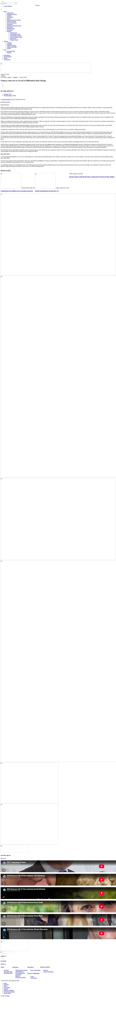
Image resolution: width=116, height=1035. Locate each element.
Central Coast (13, 32)
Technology (10, 30)
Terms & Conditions (9, 990)
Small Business (11, 28)
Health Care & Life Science (14, 20)
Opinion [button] (6, 41)
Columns (9, 15)
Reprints (9, 52)
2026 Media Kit (19, 971)
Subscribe (9, 6)
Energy (9, 18)
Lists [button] (5, 49)
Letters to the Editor (12, 47)
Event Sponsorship (20, 973)
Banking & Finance (12, 14)
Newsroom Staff (8, 971)
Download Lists (11, 51)
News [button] (5, 11)
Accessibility (7, 987)
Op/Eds (9, 48)
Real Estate (10, 27)
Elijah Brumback (8, 95)
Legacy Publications (48, 971)
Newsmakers (7, 59)
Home (9, 77)
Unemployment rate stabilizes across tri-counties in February (17, 191)
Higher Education (11, 21)
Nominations (7, 55)
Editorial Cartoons (11, 45)
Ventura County (14, 40)
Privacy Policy (7, 993)
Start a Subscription (35, 970)
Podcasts (45, 970)
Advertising (18, 974)
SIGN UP (3, 858)
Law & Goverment (11, 22)
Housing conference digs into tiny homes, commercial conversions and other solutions (92, 176)
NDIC (8, 996)
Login (5, 6)
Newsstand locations (20, 977)
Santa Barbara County (15, 35)
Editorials (9, 44)
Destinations (10, 17)
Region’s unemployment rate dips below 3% (47, 191)
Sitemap (6, 989)
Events (5, 58)
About (5, 986)
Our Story (6, 970)
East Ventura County (15, 34)
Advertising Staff (8, 973)
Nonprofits (9, 24)
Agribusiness (10, 13)
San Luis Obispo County (16, 37)
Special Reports (8, 56)
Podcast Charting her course (14, 25)
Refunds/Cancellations (9, 991)
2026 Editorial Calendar (21, 970)
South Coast (13, 38)
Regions (9, 31)
